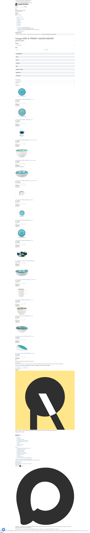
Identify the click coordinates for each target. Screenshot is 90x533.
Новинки (18, 21)
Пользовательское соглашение (22, 440)
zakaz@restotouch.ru (20, 31)
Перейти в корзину (18, 14)
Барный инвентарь (20, 454)
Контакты (19, 25)
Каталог (16, 447)
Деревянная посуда (20, 451)
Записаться (19, 367)
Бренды (18, 20)
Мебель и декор (20, 456)
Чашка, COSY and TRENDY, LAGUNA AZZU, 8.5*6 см (24, 199)
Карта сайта (19, 445)
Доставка (18, 24)
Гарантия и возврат (20, 439)
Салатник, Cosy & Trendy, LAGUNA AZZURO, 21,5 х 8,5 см (25, 353)
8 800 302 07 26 (18, 2)
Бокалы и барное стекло (21, 449)
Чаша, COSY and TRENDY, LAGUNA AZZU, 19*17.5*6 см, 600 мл (26, 180)
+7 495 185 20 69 (18, 1)
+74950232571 (57, 529)
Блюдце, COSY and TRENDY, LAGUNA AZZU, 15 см (24, 220)
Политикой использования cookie (82, 530)
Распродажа (19, 22)
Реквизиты (19, 442)
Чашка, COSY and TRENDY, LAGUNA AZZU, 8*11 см (24, 299)
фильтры (22, 40)
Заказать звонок (18, 32)
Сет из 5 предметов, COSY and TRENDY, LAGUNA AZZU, (25, 260)
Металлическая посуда (21, 452)
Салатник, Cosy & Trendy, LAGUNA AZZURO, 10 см (24, 315)
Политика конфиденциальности (22, 441)
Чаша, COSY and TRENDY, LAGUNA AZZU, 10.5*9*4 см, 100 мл (26, 139)
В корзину (17, 104)
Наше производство (20, 19)
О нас (18, 18)
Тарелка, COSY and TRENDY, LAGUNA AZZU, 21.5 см (24, 99)
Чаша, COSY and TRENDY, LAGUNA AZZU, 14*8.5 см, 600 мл (25, 160)
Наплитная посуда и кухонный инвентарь (24, 457)
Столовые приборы (20, 450)
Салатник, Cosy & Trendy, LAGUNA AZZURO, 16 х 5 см (24, 336)
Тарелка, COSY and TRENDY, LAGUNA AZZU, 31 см (24, 240)
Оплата (18, 23)
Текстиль (18, 455)
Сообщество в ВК (29, 463)
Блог (18, 443)
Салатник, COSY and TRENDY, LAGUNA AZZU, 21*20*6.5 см (25, 279)
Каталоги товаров (20, 444)
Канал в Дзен (24, 463)
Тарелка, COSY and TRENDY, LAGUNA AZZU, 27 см (24, 119)
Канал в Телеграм (18, 463)
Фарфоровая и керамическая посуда (23, 448)
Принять (1, 532)
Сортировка (18, 40)
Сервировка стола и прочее (22, 453)
